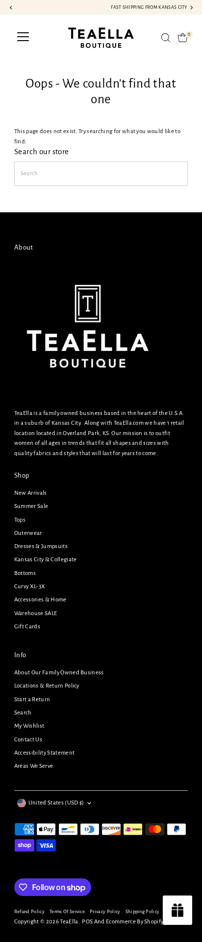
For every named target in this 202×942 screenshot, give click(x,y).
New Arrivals (30, 493)
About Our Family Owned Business (59, 672)
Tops (19, 520)
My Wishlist (29, 726)
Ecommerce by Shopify (134, 922)
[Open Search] (165, 37)
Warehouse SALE (35, 613)
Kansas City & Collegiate (45, 559)
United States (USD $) (56, 803)
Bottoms (25, 573)
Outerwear (28, 533)
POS (87, 922)
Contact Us (28, 739)
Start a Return (32, 699)
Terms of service (67, 911)
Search (23, 713)
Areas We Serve (33, 766)
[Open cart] (182, 37)
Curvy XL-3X (30, 586)
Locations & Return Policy (46, 686)
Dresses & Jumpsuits (41, 546)
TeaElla (69, 922)
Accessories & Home (40, 600)
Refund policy (29, 911)
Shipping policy (143, 911)
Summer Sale (31, 506)
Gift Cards (27, 626)
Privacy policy (105, 911)
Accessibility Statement (44, 753)
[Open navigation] (23, 37)
